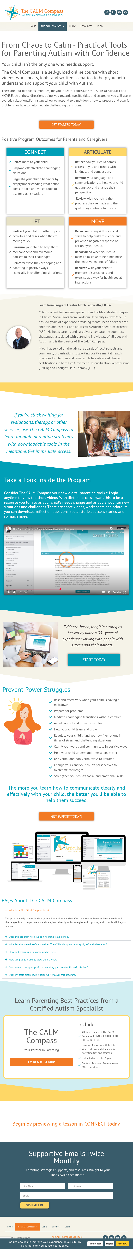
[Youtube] (119, 12)
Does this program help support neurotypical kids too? (39, 936)
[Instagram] (125, 12)
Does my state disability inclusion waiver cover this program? (42, 974)
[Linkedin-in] (113, 12)
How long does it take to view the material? (33, 959)
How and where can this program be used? (32, 952)
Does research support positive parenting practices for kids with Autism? (48, 967)
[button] (66, 559)
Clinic (72, 26)
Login (100, 26)
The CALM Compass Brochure (66, 1236)
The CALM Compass (51, 26)
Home (33, 26)
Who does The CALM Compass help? (29, 910)
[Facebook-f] (107, 12)
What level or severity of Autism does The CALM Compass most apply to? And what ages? (58, 944)
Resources (86, 26)
